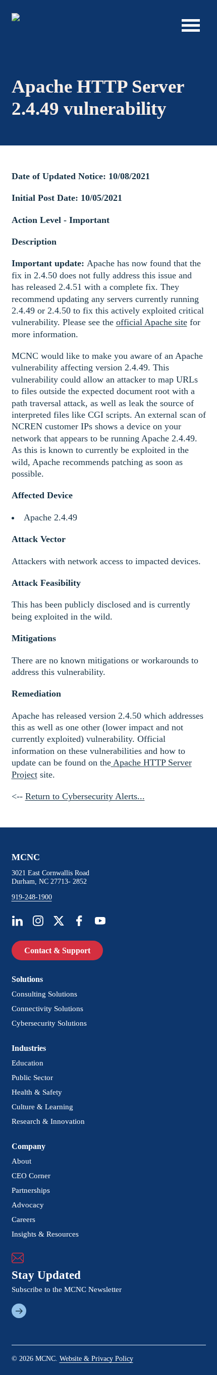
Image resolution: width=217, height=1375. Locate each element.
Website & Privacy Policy (96, 1358)
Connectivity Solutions (47, 1009)
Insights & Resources (45, 1234)
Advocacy (28, 1205)
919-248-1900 (32, 897)
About (21, 1161)
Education (27, 1063)
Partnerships (31, 1190)
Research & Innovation (48, 1121)
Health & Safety (37, 1092)
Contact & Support (57, 950)
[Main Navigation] (191, 25)
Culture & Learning (42, 1107)
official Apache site (151, 322)
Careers (23, 1219)
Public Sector (32, 1078)
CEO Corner (31, 1176)
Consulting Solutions (44, 994)
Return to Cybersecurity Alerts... (85, 796)
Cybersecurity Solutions (49, 1023)
